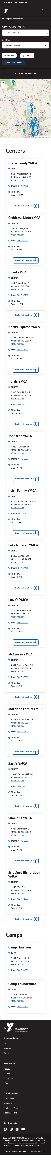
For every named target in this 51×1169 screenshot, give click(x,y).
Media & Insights (11, 1113)
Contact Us (8, 1078)
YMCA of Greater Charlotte (14, 2)
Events (6, 1053)
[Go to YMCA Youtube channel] (23, 1130)
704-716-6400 (22, 241)
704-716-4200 (22, 186)
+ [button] (3, 82)
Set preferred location (14, 19)
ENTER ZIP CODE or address (14, 27)
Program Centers (15, 62)
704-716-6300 (22, 459)
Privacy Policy (33, 1151)
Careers (7, 1074)
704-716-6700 (22, 513)
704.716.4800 (22, 899)
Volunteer (8, 1048)
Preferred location (23, 206)
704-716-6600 (22, 841)
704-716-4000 (22, 623)
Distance (6, 40)
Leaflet (37, 137)
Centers (10, 55)
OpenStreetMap (45, 137)
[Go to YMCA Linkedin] (17, 1130)
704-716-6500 (22, 677)
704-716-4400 (22, 568)
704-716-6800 (22, 404)
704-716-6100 (22, 295)
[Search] (46, 33)
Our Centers (9, 1099)
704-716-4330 (22, 970)
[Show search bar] (42, 10)
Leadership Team (11, 1108)
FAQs (6, 1083)
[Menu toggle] (47, 10)
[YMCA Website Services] (16, 11)
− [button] (3, 85)
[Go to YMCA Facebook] (5, 1130)
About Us (7, 1069)
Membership (9, 1103)
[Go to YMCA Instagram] (11, 1130)
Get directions (17, 180)
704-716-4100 (22, 1007)
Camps (29, 55)
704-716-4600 (22, 732)
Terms (43, 1151)
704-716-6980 (22, 350)
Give (5, 1044)
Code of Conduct (9, 1151)
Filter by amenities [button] (24, 73)
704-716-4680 (22, 786)
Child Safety (22, 1151)
